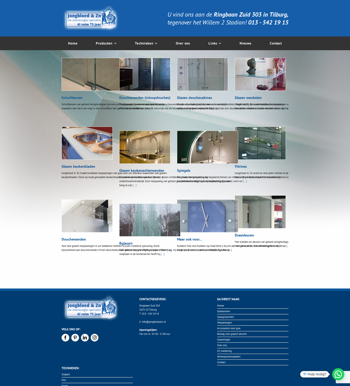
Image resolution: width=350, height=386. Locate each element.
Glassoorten (223, 311)
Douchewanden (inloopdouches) (144, 97)
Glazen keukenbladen (78, 166)
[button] (338, 374)
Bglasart (125, 243)
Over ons (222, 345)
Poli (64, 380)
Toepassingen (224, 322)
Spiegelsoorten (225, 317)
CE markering (224, 351)
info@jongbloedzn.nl (154, 321)
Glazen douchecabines (194, 97)
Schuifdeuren (72, 97)
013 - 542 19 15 (150, 313)
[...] (135, 185)
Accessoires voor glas (228, 328)
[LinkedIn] (85, 337)
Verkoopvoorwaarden (228, 356)
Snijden (66, 374)
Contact (221, 362)
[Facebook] (65, 337)
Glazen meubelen (248, 97)
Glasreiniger (223, 339)
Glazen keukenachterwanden (141, 170)
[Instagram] (94, 337)
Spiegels (183, 170)
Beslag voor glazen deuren (232, 334)
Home (220, 305)
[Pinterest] (75, 337)
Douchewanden (74, 239)
